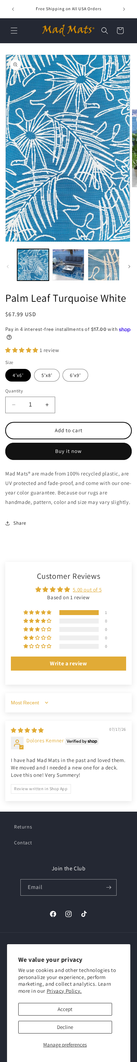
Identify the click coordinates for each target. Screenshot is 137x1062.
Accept (65, 1009)
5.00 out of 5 (87, 589)
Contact (23, 842)
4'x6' (18, 375)
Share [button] (19, 523)
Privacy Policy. (64, 990)
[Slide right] (129, 266)
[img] (27, 730)
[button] (14, 30)
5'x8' (46, 375)
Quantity (14, 391)
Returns (23, 827)
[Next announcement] (124, 9)
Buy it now (68, 451)
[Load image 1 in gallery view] (33, 265)
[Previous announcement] (13, 9)
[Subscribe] (108, 887)
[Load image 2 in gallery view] (68, 265)
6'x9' (75, 375)
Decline (65, 1027)
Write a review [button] (68, 663)
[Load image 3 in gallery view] (103, 265)
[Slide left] (7, 266)
